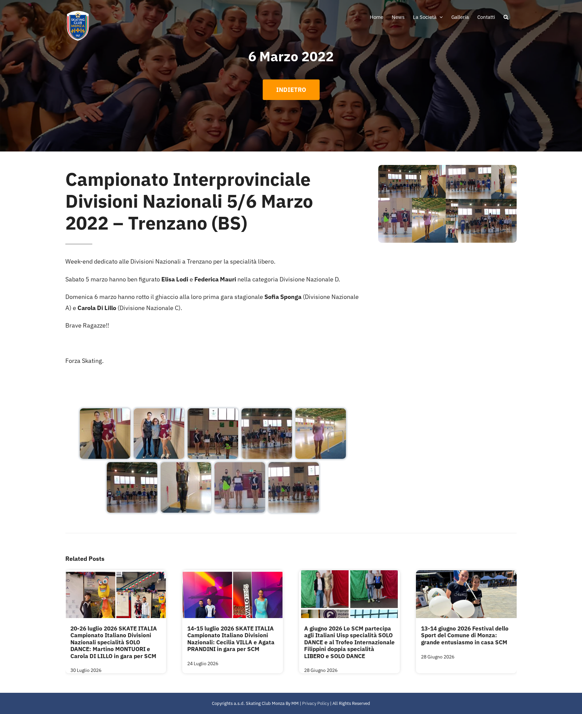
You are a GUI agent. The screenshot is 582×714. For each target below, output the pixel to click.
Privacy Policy (315, 703)
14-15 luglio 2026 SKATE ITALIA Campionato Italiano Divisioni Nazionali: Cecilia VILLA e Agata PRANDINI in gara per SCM (230, 639)
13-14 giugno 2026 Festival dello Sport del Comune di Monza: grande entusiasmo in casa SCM (465, 635)
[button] (506, 17)
